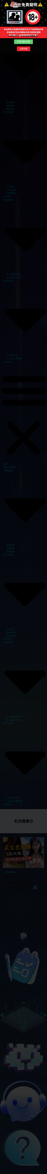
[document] (23, 587)
